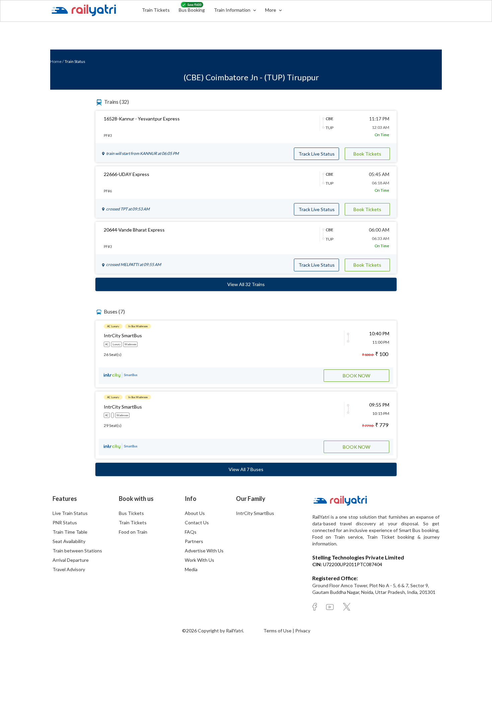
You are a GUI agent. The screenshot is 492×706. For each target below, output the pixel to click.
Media (191, 569)
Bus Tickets (131, 513)
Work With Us (199, 560)
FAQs (190, 532)
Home (56, 61)
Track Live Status (317, 154)
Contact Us (197, 522)
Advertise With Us (204, 550)
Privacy (302, 630)
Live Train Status (70, 513)
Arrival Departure (71, 560)
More (271, 10)
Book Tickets (367, 154)
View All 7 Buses (246, 469)
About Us (195, 513)
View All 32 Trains (246, 284)
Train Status (75, 61)
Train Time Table (70, 532)
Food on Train (133, 532)
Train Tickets (156, 10)
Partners (194, 541)
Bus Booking (192, 10)
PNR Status (65, 522)
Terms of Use (278, 630)
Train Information (232, 10)
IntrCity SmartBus (255, 513)
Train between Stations (77, 550)
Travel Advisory (69, 569)
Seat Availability (69, 541)
